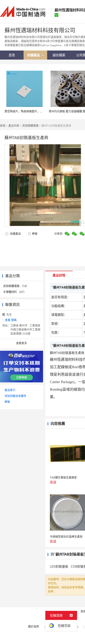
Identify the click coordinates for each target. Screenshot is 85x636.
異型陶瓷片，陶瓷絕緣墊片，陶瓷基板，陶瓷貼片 (34, 111)
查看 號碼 (11, 320)
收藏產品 (15, 234)
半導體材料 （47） (14, 292)
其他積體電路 (30, 126)
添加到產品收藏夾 (15, 396)
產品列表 (13, 126)
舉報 (34, 234)
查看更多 (21, 343)
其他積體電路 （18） (16, 286)
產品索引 (10, 390)
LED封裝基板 (59, 566)
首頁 (2, 126)
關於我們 (33, 627)
